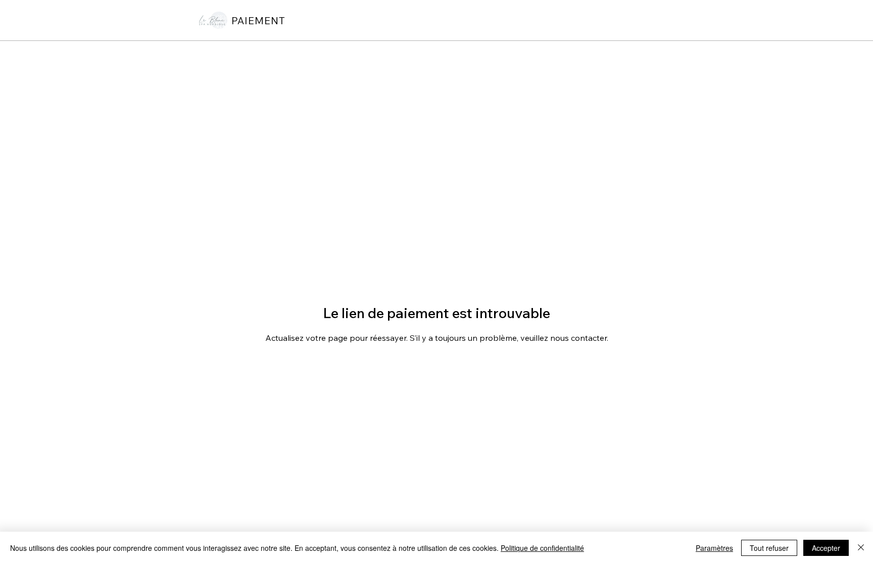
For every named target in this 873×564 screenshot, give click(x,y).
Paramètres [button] (714, 548)
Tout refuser (769, 548)
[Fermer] (861, 548)
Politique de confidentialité (542, 548)
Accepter (826, 548)
